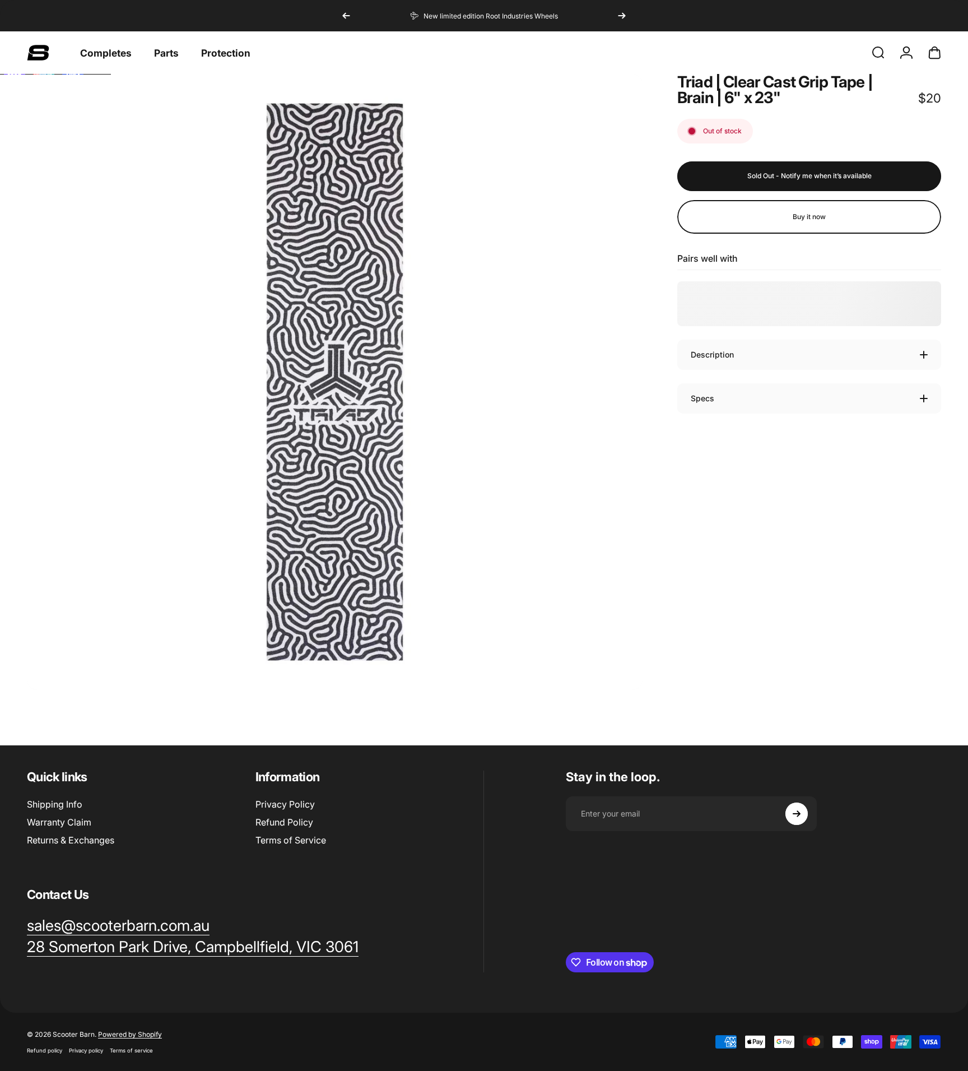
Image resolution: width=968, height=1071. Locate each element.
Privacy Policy (285, 804)
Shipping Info (54, 804)
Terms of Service (290, 840)
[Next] (621, 15)
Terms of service (131, 1050)
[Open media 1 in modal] (335, 382)
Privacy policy (86, 1050)
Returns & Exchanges (70, 840)
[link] (193, 947)
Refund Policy (284, 822)
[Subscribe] (796, 814)
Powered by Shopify (130, 1034)
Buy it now (809, 216)
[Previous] (346, 15)
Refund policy (44, 1050)
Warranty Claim (59, 822)
